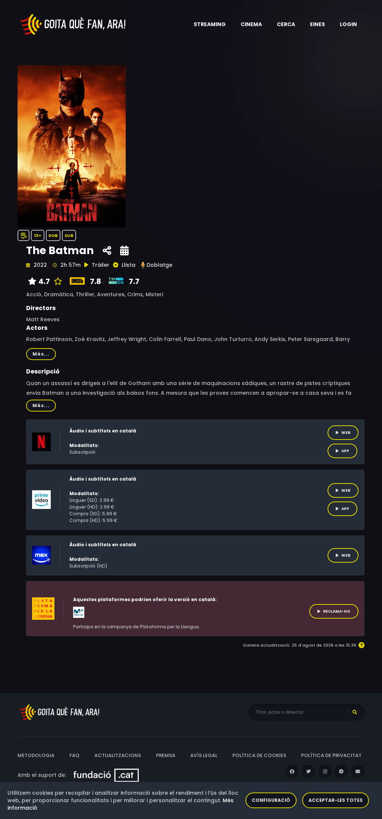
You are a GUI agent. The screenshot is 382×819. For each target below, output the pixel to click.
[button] (209, 24)
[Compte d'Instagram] (325, 771)
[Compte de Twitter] (308, 771)
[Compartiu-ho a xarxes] (107, 250)
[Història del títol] (124, 250)
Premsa (165, 755)
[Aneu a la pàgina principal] (73, 24)
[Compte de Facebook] (292, 771)
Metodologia (36, 755)
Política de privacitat (331, 755)
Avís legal (203, 755)
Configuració (271, 800)
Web (345, 432)
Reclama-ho (336, 611)
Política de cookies (259, 755)
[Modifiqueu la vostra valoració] (56, 281)
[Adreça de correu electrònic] (357, 771)
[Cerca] (355, 712)
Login (348, 24)
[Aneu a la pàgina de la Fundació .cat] (106, 775)
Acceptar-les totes (336, 800)
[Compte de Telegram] (341, 771)
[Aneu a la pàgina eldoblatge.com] (143, 265)
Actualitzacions (117, 755)
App (345, 451)
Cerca (286, 24)
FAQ (74, 755)
